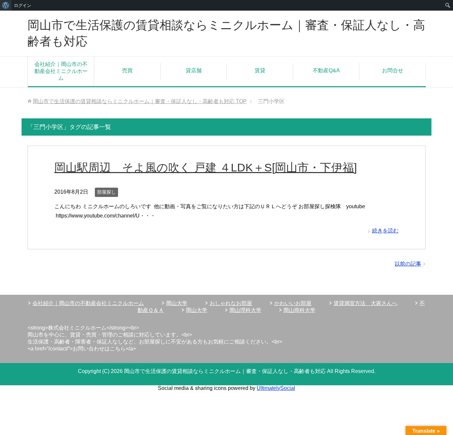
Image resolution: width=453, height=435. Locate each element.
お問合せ (392, 70)
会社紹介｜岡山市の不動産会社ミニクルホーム (61, 71)
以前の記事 (408, 264)
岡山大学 (176, 303)
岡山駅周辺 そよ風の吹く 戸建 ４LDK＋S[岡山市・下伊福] (205, 167)
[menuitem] (6, 5)
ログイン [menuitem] (22, 5)
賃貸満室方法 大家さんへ (365, 303)
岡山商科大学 (299, 310)
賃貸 (260, 70)
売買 (127, 70)
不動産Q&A (326, 70)
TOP (140, 101)
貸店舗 (194, 70)
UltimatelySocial (276, 388)
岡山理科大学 (245, 310)
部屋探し (106, 192)
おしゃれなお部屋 (231, 303)
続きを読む (385, 230)
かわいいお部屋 (292, 303)
